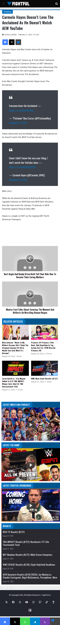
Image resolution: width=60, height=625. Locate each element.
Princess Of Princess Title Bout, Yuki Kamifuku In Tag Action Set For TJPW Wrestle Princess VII (43, 346)
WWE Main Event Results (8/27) (44, 378)
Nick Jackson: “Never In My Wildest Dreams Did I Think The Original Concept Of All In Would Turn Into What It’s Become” (15, 348)
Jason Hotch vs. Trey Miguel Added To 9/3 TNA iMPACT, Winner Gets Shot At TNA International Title (13, 382)
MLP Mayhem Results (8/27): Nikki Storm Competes (27, 554)
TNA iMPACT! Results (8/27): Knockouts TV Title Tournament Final (26, 543)
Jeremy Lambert (10, 35)
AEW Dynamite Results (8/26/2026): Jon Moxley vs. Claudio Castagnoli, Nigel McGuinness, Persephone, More (30, 576)
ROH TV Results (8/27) (14, 531)
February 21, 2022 (18, 123)
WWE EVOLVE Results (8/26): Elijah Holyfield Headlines (29, 564)
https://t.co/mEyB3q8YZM (22, 167)
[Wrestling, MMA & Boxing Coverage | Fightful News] (18, 3)
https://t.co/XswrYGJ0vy (21, 110)
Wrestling (7, 12)
